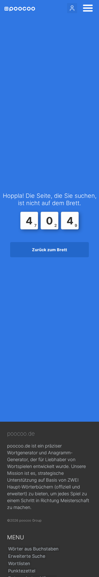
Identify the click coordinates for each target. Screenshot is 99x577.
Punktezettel (21, 570)
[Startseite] (20, 9)
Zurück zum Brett (49, 249)
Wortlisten (19, 563)
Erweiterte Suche (26, 556)
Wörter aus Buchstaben (33, 548)
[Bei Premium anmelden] (72, 8)
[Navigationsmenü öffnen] (86, 8)
